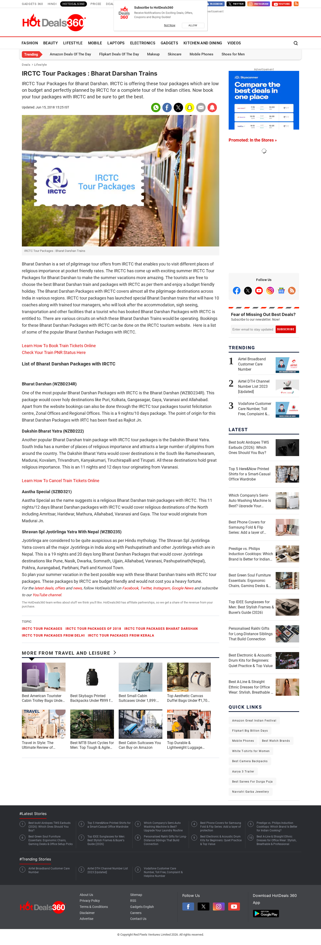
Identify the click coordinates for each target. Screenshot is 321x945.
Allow (193, 25)
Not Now (169, 25)
